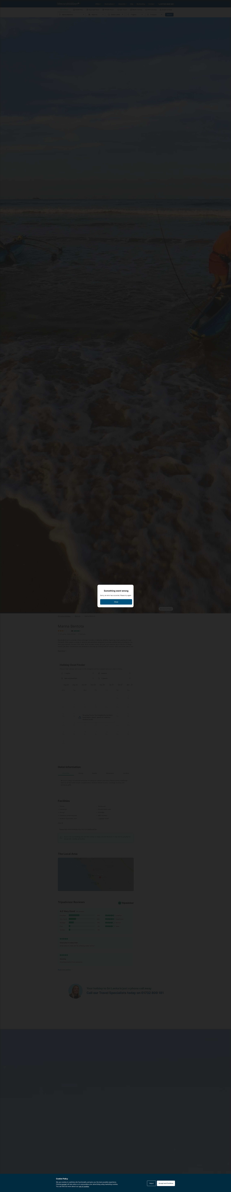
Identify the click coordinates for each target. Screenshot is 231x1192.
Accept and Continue (166, 1183)
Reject (151, 1183)
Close (116, 602)
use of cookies (84, 1186)
